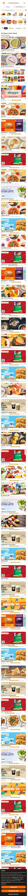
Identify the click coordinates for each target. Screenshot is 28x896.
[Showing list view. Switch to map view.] (26, 10)
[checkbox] (3, 22)
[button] (3, 3)
